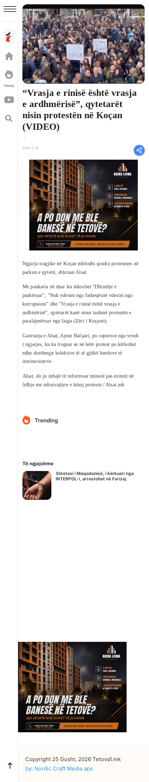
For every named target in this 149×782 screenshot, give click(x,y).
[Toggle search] (9, 118)
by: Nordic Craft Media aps (59, 768)
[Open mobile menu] (10, 9)
